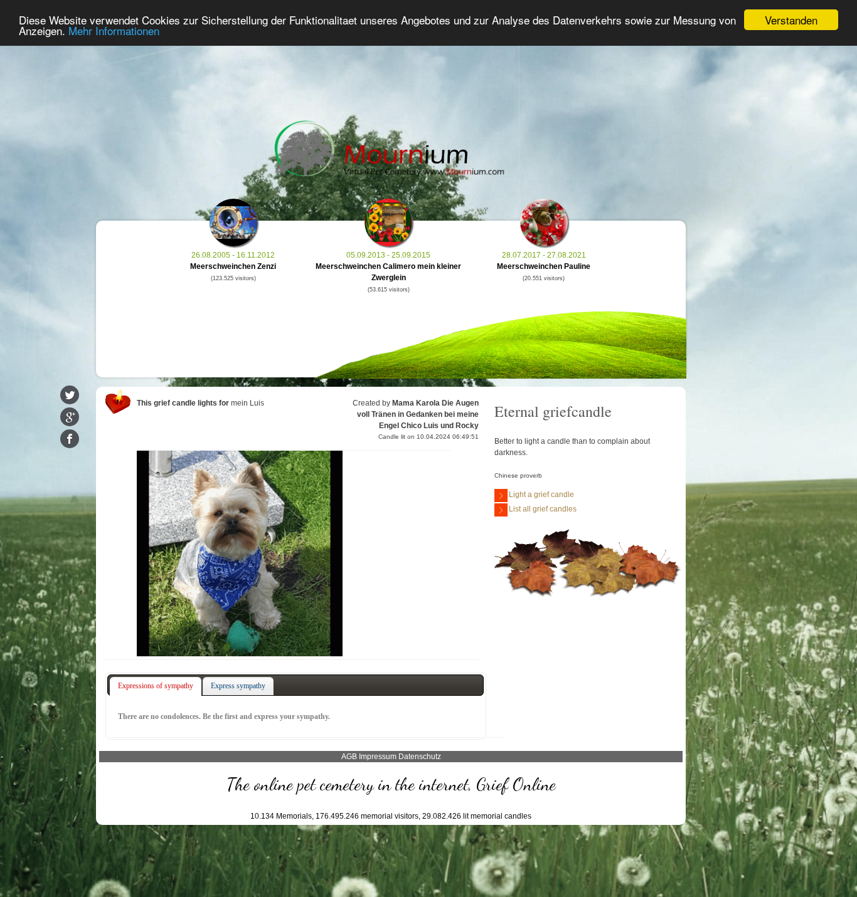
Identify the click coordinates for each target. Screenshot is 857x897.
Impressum (378, 756)
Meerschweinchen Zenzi (233, 266)
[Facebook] (69, 438)
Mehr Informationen (113, 31)
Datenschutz (419, 756)
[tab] (155, 686)
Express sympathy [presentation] (238, 685)
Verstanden (791, 20)
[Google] (69, 416)
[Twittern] (69, 395)
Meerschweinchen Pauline (543, 266)
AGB (349, 756)
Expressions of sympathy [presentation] (155, 685)
